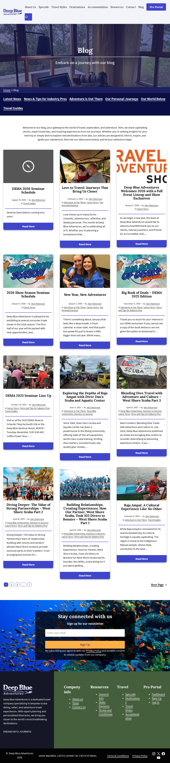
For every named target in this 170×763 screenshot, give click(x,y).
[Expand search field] (28, 17)
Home (7, 90)
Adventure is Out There (86, 99)
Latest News (12, 99)
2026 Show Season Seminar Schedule (28, 294)
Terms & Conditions (118, 755)
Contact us (78, 707)
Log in (155, 702)
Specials (130, 694)
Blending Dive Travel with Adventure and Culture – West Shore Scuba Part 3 (141, 396)
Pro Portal (156, 7)
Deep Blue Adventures (21, 753)
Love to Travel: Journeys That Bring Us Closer (85, 189)
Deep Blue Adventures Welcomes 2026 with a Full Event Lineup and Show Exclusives (142, 193)
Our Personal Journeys (121, 99)
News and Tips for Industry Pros (35, 408)
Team (75, 703)
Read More (28, 226)
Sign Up (85, 644)
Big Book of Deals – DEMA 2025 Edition (142, 294)
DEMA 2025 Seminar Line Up (28, 395)
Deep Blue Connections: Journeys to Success (141, 411)
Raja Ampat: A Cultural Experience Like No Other (141, 507)
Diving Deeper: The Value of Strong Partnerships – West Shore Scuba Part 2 (28, 508)
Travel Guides (13, 108)
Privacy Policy (93, 650)
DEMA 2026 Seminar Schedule (28, 190)
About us (77, 699)
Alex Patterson (38, 200)
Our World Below (153, 99)
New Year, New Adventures (85, 294)
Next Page (159, 584)
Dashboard (158, 694)
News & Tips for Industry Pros (45, 99)
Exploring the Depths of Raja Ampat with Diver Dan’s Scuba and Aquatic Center (85, 396)
